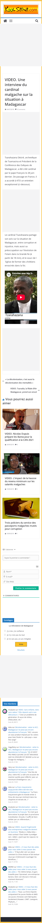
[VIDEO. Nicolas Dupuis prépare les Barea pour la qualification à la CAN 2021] (20, 419)
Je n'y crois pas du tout (16, 635)
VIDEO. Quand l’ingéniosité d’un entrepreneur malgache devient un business (22, 829)
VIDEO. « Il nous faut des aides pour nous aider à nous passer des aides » (23, 849)
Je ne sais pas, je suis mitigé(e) (19, 639)
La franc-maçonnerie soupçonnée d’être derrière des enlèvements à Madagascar (20, 789)
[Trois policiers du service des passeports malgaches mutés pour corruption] (20, 508)
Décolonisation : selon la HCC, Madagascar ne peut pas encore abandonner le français (23, 729)
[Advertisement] (21, 45)
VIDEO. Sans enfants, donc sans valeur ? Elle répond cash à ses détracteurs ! (23, 712)
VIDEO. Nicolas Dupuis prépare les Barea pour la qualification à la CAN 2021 (19, 436)
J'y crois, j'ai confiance (15, 631)
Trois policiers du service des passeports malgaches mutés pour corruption (21, 525)
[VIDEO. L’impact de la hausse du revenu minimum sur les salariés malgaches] (20, 463)
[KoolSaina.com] (5, 21)
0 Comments (21, 109)
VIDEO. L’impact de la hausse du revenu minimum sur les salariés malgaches (20, 481)
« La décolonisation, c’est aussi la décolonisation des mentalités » (19, 381)
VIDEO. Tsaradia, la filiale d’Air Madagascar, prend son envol (23, 390)
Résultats (21, 650)
